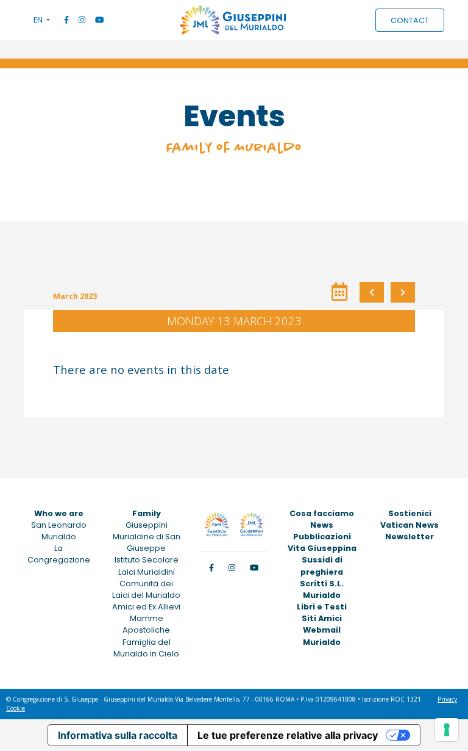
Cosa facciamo (321, 513)
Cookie (15, 708)
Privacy (447, 699)
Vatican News (409, 525)
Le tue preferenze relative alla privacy (287, 735)
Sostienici (409, 513)
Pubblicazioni (322, 536)
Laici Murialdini (146, 572)
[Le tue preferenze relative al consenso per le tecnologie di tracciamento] (446, 729)
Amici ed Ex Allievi (146, 607)
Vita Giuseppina (322, 548)
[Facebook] (66, 20)
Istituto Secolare (147, 560)
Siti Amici (322, 618)
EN (39, 20)
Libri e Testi (322, 607)
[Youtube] (99, 20)
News (321, 525)
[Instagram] (82, 20)
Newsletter (409, 536)
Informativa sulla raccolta (117, 735)
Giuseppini (147, 525)
